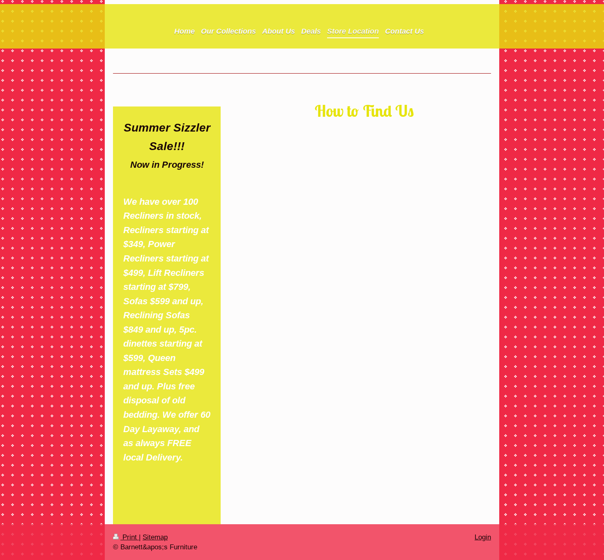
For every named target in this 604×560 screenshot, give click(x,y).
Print (129, 537)
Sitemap (155, 537)
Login (483, 537)
